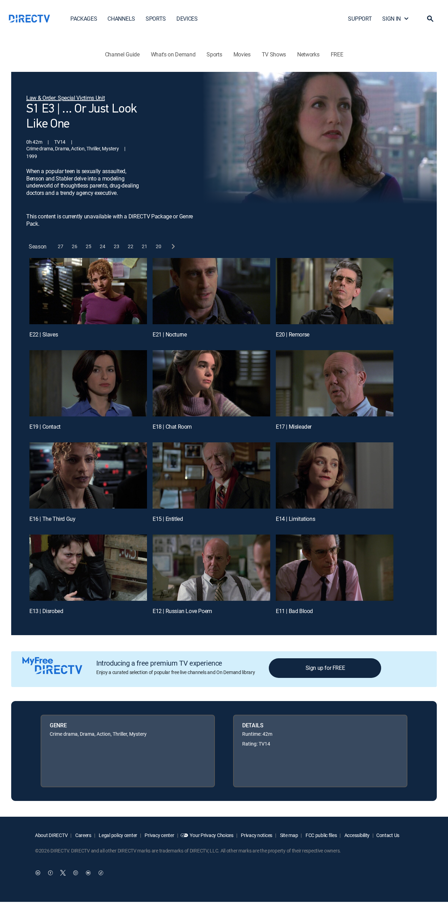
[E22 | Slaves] (88, 291)
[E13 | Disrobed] (88, 568)
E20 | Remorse (292, 334)
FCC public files (320, 835)
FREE (337, 54)
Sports (214, 54)
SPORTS (156, 18)
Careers (82, 835)
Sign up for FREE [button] (325, 668)
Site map (288, 835)
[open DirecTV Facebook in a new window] (50, 873)
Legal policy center (117, 835)
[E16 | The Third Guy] (88, 475)
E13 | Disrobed (46, 611)
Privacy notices (256, 835)
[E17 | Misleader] (334, 383)
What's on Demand (173, 54)
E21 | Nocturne (170, 334)
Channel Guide (122, 54)
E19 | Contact (45, 426)
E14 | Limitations (295, 519)
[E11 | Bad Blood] (334, 568)
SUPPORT (360, 18)
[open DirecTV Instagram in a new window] (75, 873)
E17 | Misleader (294, 426)
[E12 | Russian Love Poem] (211, 568)
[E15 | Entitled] (211, 475)
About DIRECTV (51, 835)
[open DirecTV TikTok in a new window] (101, 873)
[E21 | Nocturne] (211, 291)
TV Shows (274, 54)
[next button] (172, 246)
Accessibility (356, 835)
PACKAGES (83, 18)
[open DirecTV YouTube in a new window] (88, 873)
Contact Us (387, 835)
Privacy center (159, 835)
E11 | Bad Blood (294, 611)
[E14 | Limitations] (334, 475)
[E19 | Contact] (88, 383)
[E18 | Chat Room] (211, 383)
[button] (430, 18)
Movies (242, 54)
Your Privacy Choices (211, 835)
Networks (308, 54)
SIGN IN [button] (391, 18)
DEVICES (187, 18)
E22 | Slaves (43, 334)
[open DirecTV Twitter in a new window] (63, 873)
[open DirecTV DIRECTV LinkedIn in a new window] (38, 873)
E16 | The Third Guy (52, 519)
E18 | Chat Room (172, 426)
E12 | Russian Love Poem (182, 611)
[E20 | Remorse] (334, 291)
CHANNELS (121, 18)
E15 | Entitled (168, 519)
